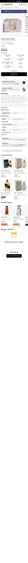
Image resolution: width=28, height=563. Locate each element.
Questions (10, 229)
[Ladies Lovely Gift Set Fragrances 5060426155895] (24, 16)
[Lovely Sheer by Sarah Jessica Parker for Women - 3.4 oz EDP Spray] (25, 181)
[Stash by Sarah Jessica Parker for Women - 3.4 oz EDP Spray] (12, 159)
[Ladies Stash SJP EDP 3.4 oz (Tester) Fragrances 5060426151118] (12, 181)
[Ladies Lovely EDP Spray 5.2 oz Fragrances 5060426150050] (25, 159)
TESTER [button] (4, 197)
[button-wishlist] (24, 4)
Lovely (20, 150)
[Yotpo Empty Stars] (4, 43)
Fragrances (7, 150)
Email (3, 145)
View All (20, 66)
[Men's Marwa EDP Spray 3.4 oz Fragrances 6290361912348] (23, 206)
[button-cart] (26, 4)
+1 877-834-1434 (21, 144)
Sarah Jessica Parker (14, 150)
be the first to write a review (14, 255)
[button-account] (22, 4)
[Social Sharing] (21, 16)
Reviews (3, 229)
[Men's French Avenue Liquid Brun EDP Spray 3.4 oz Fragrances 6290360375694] (11, 206)
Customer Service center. (17, 145)
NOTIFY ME (14, 74)
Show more (4, 107)
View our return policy (21, 139)
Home (3, 150)
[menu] (2, 4)
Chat (6, 145)
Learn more (17, 83)
